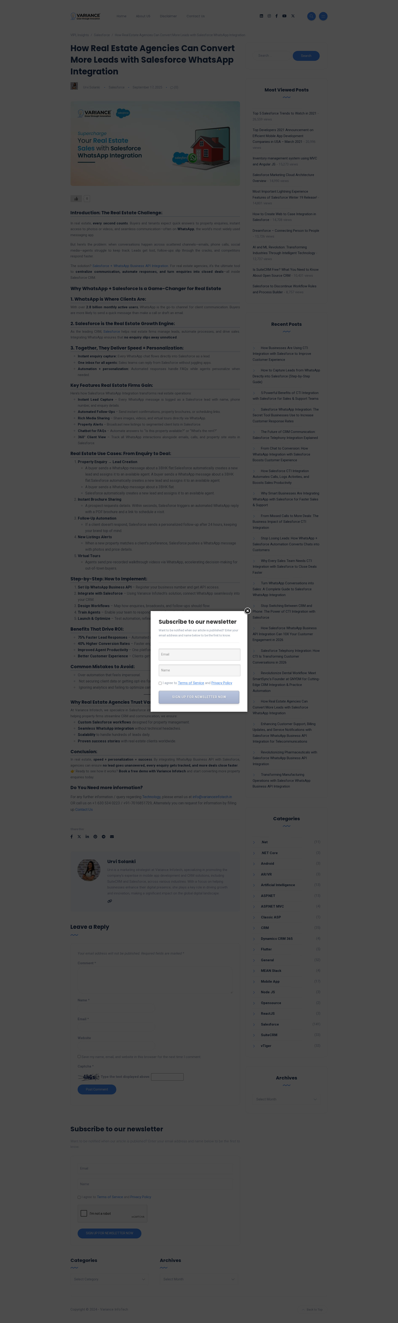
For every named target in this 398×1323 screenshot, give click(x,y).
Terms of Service (191, 683)
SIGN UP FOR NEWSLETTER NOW (199, 697)
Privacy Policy (221, 683)
